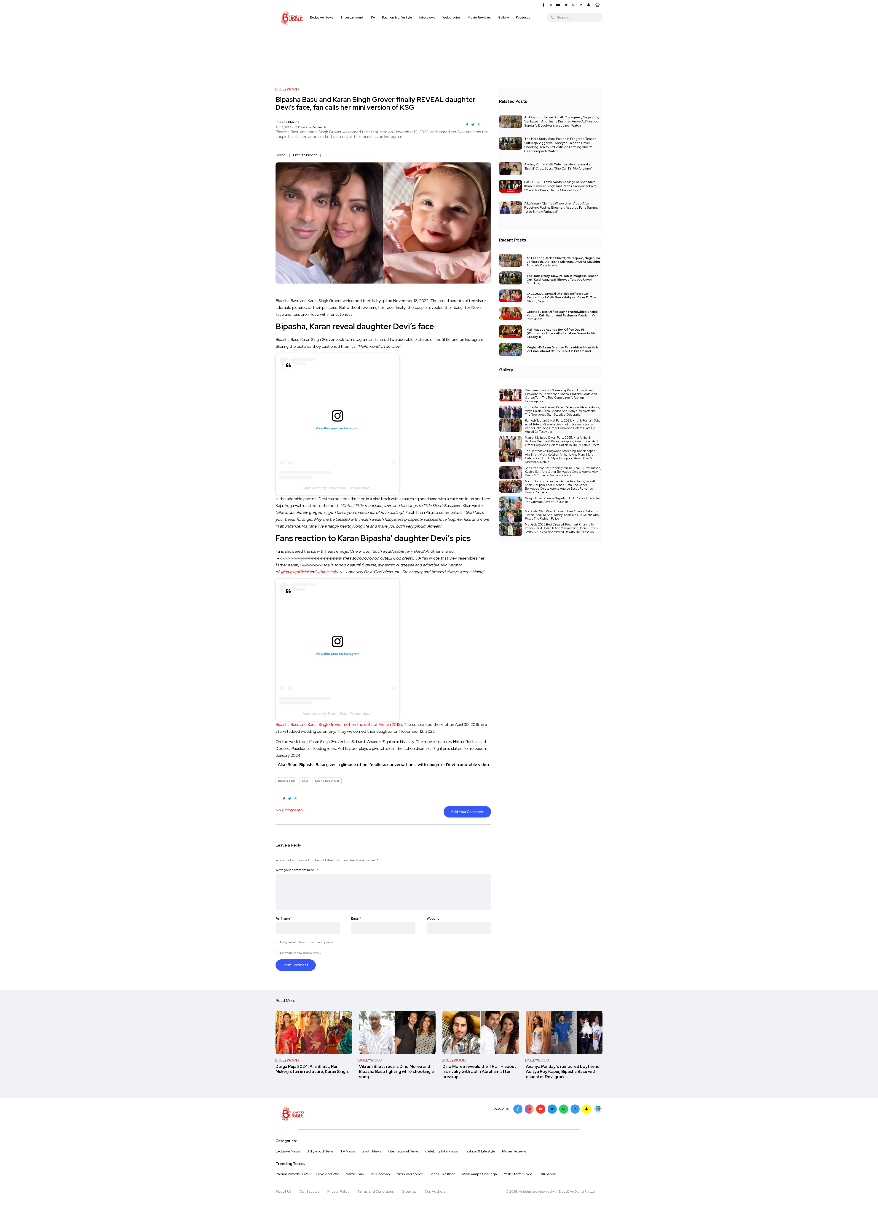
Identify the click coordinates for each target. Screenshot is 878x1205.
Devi (305, 781)
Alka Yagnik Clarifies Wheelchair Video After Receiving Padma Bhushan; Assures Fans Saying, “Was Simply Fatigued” (561, 207)
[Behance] (597, 1109)
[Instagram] (529, 1109)
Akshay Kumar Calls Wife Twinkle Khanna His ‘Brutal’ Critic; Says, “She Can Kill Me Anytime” (558, 166)
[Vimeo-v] (563, 1109)
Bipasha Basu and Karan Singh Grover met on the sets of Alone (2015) (339, 724)
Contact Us (309, 1191)
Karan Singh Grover (327, 781)
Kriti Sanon (547, 1174)
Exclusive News (322, 17)
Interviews (427, 17)
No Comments (317, 127)
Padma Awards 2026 (292, 1174)
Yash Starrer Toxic (518, 1174)
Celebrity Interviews (441, 1151)
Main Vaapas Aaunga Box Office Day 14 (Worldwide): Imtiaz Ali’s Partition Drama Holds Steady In (561, 333)
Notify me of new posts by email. (300, 953)
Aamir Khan (355, 1174)
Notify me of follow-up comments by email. (307, 942)
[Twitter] (552, 1109)
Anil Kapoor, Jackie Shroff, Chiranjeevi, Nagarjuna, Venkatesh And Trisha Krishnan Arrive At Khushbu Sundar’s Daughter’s (564, 261)
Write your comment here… (297, 870)
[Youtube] (540, 1109)
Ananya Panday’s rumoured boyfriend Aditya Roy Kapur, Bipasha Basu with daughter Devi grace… (563, 1071)
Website (433, 918)
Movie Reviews (479, 17)
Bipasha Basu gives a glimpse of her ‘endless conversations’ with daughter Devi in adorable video (394, 764)
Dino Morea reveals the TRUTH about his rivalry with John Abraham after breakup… (479, 1071)
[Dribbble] (586, 1109)
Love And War (327, 1174)
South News (371, 1151)
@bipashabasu (330, 571)
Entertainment (352, 17)
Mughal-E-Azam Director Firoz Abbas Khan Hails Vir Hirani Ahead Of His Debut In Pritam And (562, 349)
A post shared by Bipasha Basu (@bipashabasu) (337, 488)
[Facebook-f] (517, 1109)
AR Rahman (380, 1174)
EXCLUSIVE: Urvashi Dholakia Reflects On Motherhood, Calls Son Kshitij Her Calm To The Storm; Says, (561, 297)
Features (523, 17)
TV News (347, 1151)
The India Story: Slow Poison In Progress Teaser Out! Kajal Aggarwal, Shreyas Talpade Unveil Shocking (562, 279)
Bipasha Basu (286, 781)
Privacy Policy (338, 1191)
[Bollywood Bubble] (292, 17)
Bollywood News (320, 1151)
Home (281, 155)
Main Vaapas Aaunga (479, 1174)
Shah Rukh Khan (442, 1174)
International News (403, 1151)
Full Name (284, 918)
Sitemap (409, 1191)
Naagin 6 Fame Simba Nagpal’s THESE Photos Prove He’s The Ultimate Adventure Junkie (562, 500)
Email (356, 918)
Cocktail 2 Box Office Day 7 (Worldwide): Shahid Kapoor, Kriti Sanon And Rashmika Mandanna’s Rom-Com (562, 315)
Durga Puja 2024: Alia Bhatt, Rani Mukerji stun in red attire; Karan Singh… (313, 1069)
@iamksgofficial (294, 571)
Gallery (503, 17)
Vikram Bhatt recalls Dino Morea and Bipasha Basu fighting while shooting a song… (396, 1071)
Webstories (451, 17)
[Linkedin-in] (575, 1109)
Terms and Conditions (375, 1191)
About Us (284, 1191)
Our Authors (435, 1191)
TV (372, 17)
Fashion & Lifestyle (397, 17)
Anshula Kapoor (410, 1174)
